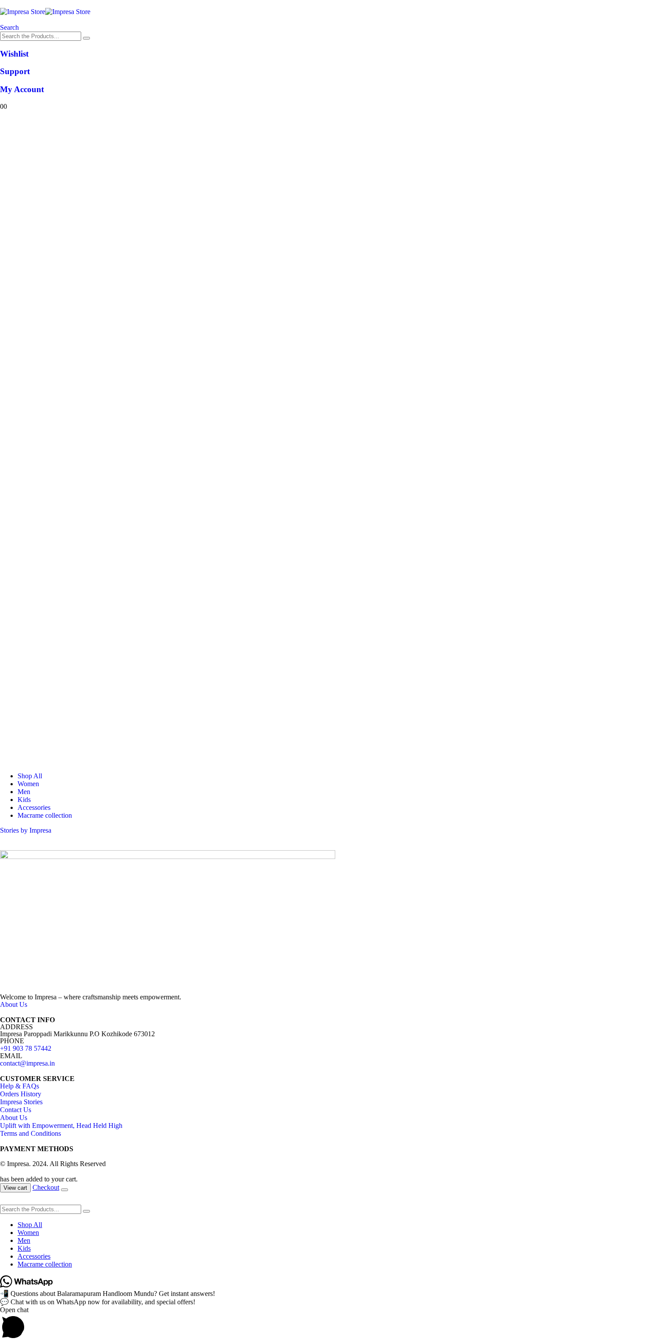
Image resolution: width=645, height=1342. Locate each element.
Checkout (45, 1187)
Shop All (30, 776)
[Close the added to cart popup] (64, 1189)
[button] (9, 27)
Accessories (34, 807)
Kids (24, 799)
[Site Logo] (45, 11)
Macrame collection (45, 815)
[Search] (86, 38)
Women (28, 783)
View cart (15, 1188)
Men (24, 791)
